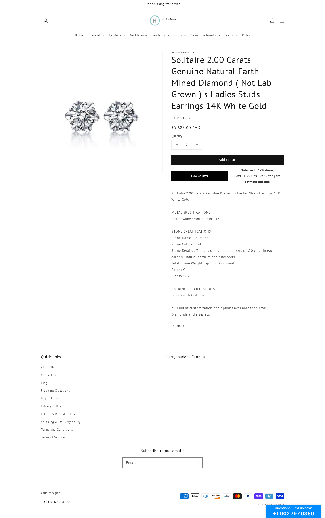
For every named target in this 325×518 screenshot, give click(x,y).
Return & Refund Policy (58, 414)
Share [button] (180, 326)
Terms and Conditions (57, 429)
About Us (47, 367)
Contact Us (49, 375)
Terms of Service (53, 437)
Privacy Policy (51, 406)
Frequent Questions (55, 391)
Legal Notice (50, 398)
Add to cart (228, 160)
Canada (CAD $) (54, 502)
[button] (46, 20)
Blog (44, 383)
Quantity (176, 136)
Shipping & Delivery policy (61, 422)
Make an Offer (199, 176)
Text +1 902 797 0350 (251, 176)
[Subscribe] (197, 462)
